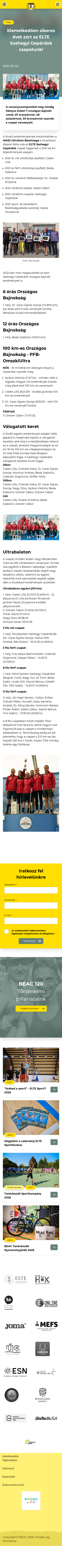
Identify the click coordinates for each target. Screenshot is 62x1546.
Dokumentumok (13, 1485)
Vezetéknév (10, 884)
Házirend (8, 1468)
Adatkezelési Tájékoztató (10, 1458)
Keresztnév (10, 900)
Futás (8, 22)
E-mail (8, 915)
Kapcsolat (8, 1476)
